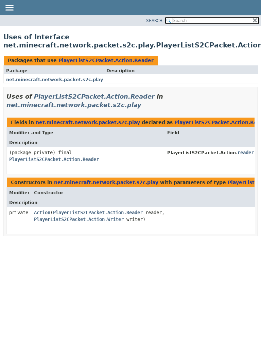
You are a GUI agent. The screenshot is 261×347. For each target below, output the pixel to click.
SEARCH (154, 20)
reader (246, 152)
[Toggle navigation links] (9, 8)
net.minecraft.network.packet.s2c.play (54, 79)
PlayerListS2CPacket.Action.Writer (79, 219)
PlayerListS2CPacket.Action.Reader (106, 60)
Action (42, 212)
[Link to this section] (146, 104)
